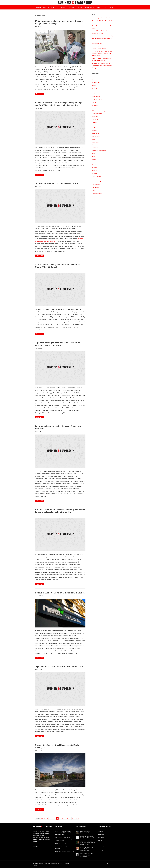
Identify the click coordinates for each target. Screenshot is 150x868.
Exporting (46, 7)
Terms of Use (113, 863)
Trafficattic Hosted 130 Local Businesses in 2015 (56, 183)
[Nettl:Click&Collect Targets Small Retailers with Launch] (60, 613)
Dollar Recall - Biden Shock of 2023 (64, 851)
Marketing (71, 7)
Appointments (96, 82)
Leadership (54, 7)
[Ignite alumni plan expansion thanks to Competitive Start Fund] (60, 451)
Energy (94, 108)
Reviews (111, 7)
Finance (94, 122)
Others (94, 159)
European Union (97, 113)
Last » (77, 818)
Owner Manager (97, 162)
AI (92, 79)
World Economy (97, 193)
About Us (92, 863)
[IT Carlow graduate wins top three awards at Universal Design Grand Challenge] (60, 46)
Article (94, 85)
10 (67, 818)
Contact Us (99, 863)
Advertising (95, 77)
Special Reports (96, 182)
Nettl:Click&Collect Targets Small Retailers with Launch (60, 593)
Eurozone (95, 116)
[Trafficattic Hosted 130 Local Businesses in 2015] (60, 206)
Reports (94, 170)
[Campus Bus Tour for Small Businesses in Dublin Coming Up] (60, 770)
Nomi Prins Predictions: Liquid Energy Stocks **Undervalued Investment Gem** (63, 833)
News (93, 156)
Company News (96, 96)
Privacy (106, 863)
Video (104, 7)
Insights (94, 130)
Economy (79, 7)
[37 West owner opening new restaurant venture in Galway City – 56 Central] (60, 289)
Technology (95, 187)
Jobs (93, 139)
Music (93, 153)
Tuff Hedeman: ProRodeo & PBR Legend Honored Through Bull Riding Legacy (102, 53)
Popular (94, 165)
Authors (94, 88)
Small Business (89, 7)
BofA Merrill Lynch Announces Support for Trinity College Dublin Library (102, 66)
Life (93, 145)
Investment (63, 7)
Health (94, 128)
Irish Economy (96, 136)
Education (95, 105)
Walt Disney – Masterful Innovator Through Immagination (86, 855)
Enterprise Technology (99, 111)
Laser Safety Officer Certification (101, 18)
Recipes (94, 167)
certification (95, 94)
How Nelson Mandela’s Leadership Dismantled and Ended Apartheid (87, 842)
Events (98, 7)
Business (38, 7)
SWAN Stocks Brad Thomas (62, 843)
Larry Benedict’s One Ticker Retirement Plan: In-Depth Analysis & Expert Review (64, 839)
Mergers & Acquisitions (99, 150)
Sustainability (96, 184)
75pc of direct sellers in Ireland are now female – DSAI (59, 666)
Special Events (96, 179)
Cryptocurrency (96, 99)
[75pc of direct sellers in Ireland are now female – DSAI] (60, 689)
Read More (40, 94)
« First (43, 818)
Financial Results (97, 125)
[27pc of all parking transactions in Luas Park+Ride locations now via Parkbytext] (60, 368)
